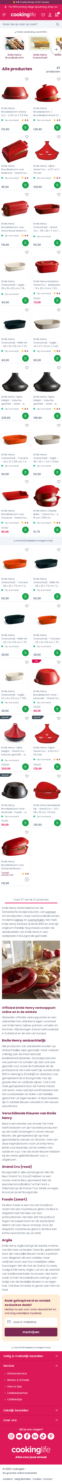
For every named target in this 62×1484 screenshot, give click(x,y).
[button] (56, 49)
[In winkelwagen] (25, 127)
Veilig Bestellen (22, 1479)
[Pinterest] (51, 1436)
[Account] (49, 15)
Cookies (36, 1479)
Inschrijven (31, 1332)
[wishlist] (43, 15)
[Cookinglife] (23, 14)
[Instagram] (11, 1436)
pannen (51, 912)
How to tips (14, 1386)
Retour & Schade (18, 1380)
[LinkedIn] (35, 1436)
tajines (19, 920)
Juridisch (8, 1479)
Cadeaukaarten (17, 1393)
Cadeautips (14, 1399)
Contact (48, 1479)
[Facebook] (27, 1436)
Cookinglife (18, 1469)
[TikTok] (43, 1436)
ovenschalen (36, 920)
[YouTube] (19, 1436)
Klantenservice (17, 1373)
